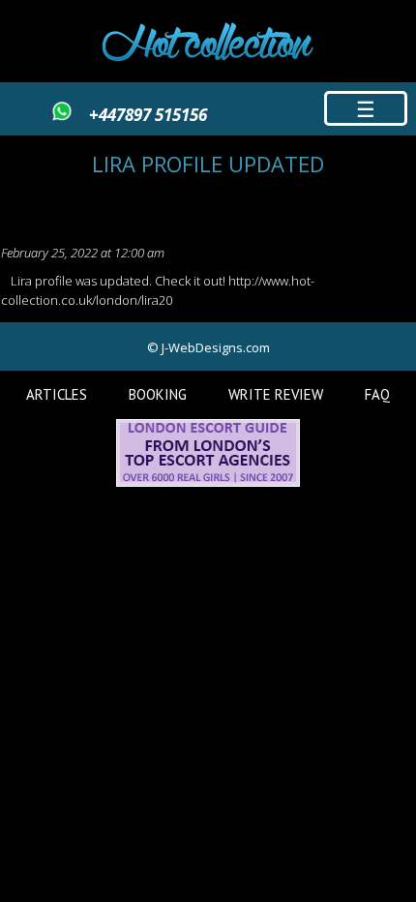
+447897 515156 (148, 115)
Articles (56, 394)
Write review (275, 394)
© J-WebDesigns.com (208, 347)
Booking (158, 394)
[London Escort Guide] (208, 482)
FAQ (377, 394)
